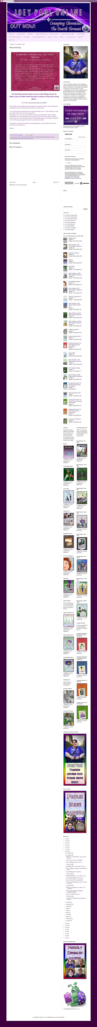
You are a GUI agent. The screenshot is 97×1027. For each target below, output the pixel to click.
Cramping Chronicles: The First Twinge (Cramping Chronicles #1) (75, 344)
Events (55, 37)
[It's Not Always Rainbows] (65, 284)
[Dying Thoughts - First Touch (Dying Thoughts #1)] (66, 247)
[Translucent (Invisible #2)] (66, 421)
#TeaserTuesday (70, 864)
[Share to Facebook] (30, 135)
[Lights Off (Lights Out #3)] (66, 395)
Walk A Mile (71, 266)
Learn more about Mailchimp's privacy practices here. (73, 178)
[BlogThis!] (27, 135)
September (69, 904)
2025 (66, 841)
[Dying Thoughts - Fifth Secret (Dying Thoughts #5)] (66, 290)
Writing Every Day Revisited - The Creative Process (76, 857)
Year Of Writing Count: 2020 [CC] (74, 862)
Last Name (67, 149)
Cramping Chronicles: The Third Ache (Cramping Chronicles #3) (75, 411)
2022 (66, 847)
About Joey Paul (21, 34)
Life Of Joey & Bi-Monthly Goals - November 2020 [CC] (76, 882)
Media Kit (80, 37)
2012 (66, 937)
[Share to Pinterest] (32, 135)
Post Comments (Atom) (21, 185)
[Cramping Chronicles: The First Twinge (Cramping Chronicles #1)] (66, 345)
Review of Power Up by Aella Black (74, 860)
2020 (66, 851)
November (69, 855)
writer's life (30, 138)
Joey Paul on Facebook (70, 220)
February (68, 918)
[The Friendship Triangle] (66, 370)
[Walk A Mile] (66, 269)
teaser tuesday (24, 138)
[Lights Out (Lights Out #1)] (66, 299)
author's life (29, 137)
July (67, 908)
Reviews (62, 37)
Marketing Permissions (70, 156)
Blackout (71, 260)
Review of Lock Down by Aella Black (74, 880)
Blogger (62, 1017)
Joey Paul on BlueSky (70, 226)
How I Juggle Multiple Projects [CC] (74, 878)
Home (34, 182)
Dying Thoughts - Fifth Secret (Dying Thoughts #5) (75, 289)
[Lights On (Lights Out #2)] (66, 339)
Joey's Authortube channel (71, 218)
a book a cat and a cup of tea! (19, 137)
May (67, 912)
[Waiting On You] (66, 240)
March (68, 916)
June (67, 910)
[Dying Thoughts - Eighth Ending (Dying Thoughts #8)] (66, 377)
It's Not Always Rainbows (74, 281)
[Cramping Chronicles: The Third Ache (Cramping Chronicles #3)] (66, 412)
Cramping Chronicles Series (67, 34)
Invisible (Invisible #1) (74, 329)
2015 (66, 931)
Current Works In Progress (14, 37)
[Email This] (26, 135)
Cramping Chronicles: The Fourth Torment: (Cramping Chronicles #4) (75, 401)
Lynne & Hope (72, 353)
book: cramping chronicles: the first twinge (41, 137)
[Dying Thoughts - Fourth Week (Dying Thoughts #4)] (66, 276)
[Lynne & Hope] (66, 355)
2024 (66, 843)
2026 (66, 839)
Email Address (69, 138)
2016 (66, 929)
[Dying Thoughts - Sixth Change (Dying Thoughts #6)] (66, 306)
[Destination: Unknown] (66, 255)
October (68, 902)
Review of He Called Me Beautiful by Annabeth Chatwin (74, 891)
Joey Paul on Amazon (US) (71, 217)
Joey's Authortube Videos (39, 37)
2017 (66, 927)
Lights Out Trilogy (53, 34)
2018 (66, 925)
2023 (66, 845)
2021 (66, 849)
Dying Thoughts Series (41, 34)
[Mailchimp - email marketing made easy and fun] (82, 184)
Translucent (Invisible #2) (75, 419)
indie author (18, 138)
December (68, 853)
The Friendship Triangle (74, 368)
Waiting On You (72, 238)
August (68, 906)
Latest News (11, 34)
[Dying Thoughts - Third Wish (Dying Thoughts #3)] (66, 362)
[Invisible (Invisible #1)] (66, 332)
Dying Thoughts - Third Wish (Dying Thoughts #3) (75, 360)
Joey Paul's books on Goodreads (73, 236)
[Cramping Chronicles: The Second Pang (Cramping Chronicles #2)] (66, 385)
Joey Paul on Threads (70, 224)
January (68, 920)
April (67, 914)
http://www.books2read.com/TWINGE (37, 102)
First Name (68, 144)
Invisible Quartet (81, 34)
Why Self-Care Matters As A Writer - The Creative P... (75, 888)
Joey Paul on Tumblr (69, 229)
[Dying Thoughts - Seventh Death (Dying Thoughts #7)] (66, 324)
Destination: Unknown (74, 253)
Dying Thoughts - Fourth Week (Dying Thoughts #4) (75, 274)
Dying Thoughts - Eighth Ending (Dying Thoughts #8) (75, 375)
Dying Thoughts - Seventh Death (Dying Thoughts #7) (75, 322)
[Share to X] (29, 135)
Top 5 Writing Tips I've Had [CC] (73, 871)
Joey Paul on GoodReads (70, 227)
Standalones (30, 34)
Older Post (55, 182)
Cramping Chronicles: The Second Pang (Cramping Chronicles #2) (75, 384)
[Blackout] (66, 262)
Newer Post (12, 182)
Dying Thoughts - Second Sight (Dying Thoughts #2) (75, 313)
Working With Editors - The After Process (76, 876)
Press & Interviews (71, 37)
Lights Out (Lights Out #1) (75, 296)
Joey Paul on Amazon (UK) (71, 215)
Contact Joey (11, 40)
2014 (66, 933)
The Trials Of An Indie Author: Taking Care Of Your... (76, 898)
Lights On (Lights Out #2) (75, 336)
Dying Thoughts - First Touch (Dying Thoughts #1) (75, 245)
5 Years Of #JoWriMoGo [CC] (72, 894)
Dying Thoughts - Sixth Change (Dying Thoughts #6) (75, 305)
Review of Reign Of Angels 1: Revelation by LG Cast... (76, 869)
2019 (66, 923)
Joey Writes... (27, 37)
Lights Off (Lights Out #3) (75, 393)
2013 (66, 935)
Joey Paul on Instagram (70, 222)
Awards (49, 37)
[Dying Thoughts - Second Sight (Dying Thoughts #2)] (66, 315)
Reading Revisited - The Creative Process (75, 866)
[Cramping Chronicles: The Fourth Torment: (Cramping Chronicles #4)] (66, 402)
